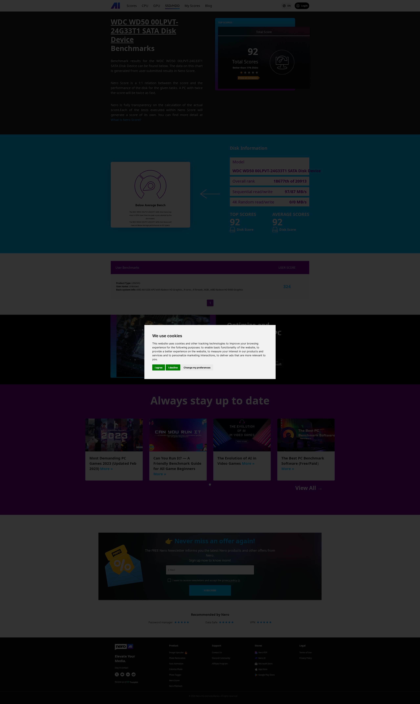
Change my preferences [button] (197, 367)
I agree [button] (158, 367)
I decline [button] (173, 367)
